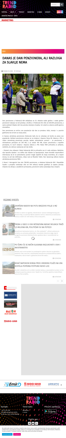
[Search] (62, 4)
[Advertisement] (33, 34)
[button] (4, 385)
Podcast (21, 12)
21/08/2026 (57, 219)
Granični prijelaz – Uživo (9, 16)
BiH (3, 51)
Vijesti (12, 12)
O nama (39, 12)
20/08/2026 (57, 258)
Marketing (30, 12)
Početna (4, 12)
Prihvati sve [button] (17, 434)
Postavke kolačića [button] (7, 434)
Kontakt (47, 12)
